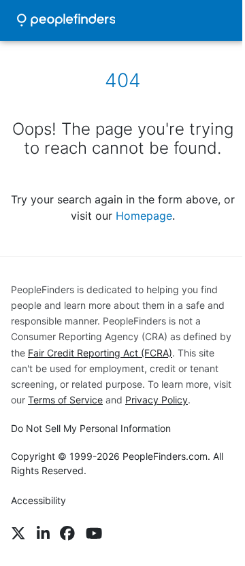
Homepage (144, 215)
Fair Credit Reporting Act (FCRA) (100, 353)
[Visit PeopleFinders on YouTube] (94, 534)
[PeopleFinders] (66, 20)
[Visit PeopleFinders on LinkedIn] (43, 534)
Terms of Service (65, 399)
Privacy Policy (156, 399)
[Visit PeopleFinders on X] (18, 534)
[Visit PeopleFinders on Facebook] (67, 534)
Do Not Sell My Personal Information (91, 428)
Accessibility (38, 500)
